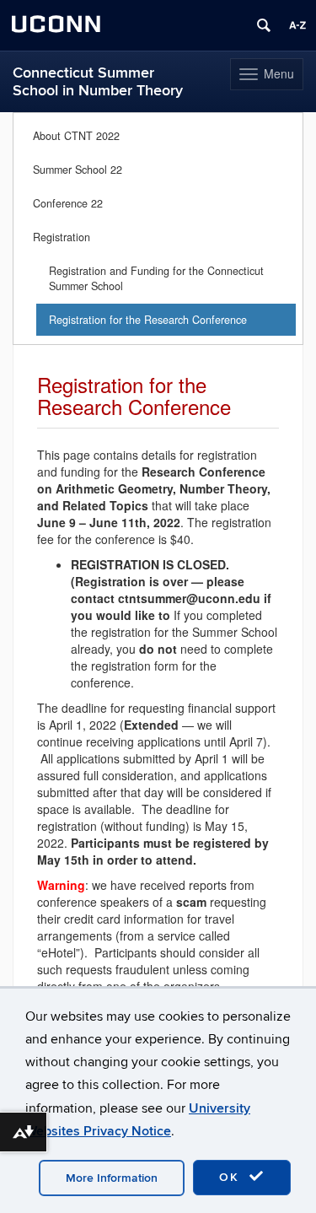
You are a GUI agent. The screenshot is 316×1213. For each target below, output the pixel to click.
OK (231, 1177)
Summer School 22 (77, 169)
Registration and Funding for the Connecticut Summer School (156, 278)
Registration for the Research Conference (148, 319)
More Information (112, 1178)
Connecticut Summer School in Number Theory (98, 82)
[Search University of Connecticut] (263, 25)
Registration (61, 237)
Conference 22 (68, 203)
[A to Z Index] (297, 25)
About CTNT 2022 (76, 135)
